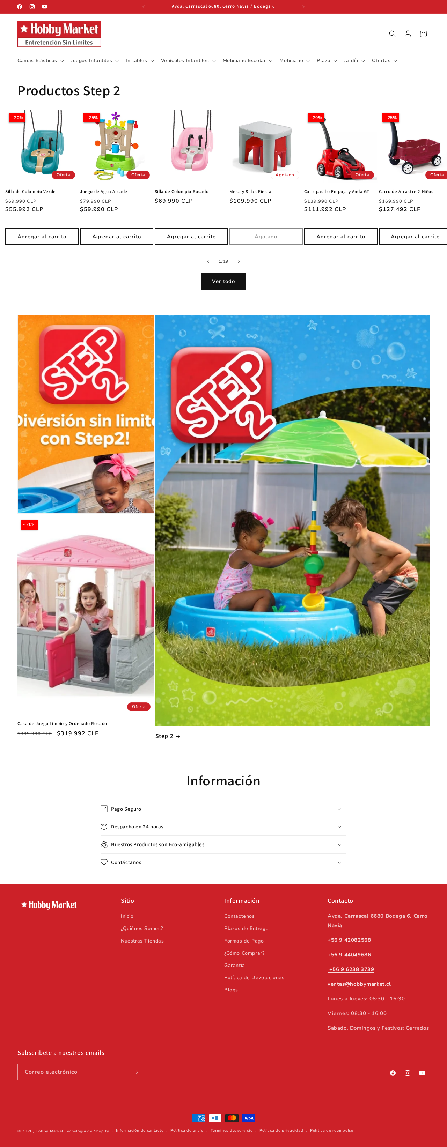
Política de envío (187, 1130)
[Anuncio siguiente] (303, 6)
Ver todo (223, 281)
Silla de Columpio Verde (30, 191)
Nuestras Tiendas (142, 941)
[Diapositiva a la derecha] (239, 261)
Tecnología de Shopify (87, 1131)
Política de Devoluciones (254, 977)
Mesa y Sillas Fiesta (250, 191)
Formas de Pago (244, 941)
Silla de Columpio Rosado (181, 191)
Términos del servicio (232, 1130)
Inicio (127, 916)
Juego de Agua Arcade (103, 191)
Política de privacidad (281, 1130)
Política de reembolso (331, 1130)
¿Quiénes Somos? (142, 928)
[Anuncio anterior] (143, 6)
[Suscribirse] (135, 1072)
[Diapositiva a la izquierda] (208, 261)
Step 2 (164, 736)
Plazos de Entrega (246, 928)
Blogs (231, 989)
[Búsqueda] (392, 34)
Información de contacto (139, 1130)
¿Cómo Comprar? (244, 953)
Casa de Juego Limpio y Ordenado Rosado (62, 724)
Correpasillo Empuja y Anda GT (336, 191)
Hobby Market (50, 1131)
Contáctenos (239, 916)
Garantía (234, 965)
